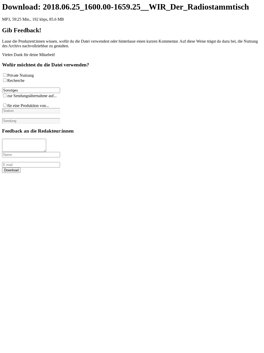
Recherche (15, 80)
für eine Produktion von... (28, 105)
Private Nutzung (20, 75)
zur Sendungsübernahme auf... (32, 96)
